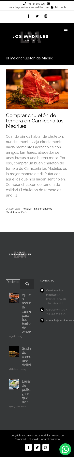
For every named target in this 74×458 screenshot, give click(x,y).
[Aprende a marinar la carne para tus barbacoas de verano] (14, 298)
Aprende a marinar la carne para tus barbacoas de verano (26, 313)
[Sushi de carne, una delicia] (14, 351)
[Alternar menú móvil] (66, 29)
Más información (15, 212)
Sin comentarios (43, 208)
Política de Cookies (38, 439)
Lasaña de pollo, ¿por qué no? (26, 391)
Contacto (55, 439)
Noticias (27, 208)
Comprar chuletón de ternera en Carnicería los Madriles (35, 120)
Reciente (13, 282)
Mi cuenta (60, 7)
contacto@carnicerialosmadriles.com (28, 7)
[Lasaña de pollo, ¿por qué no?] (14, 384)
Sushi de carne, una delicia (26, 356)
